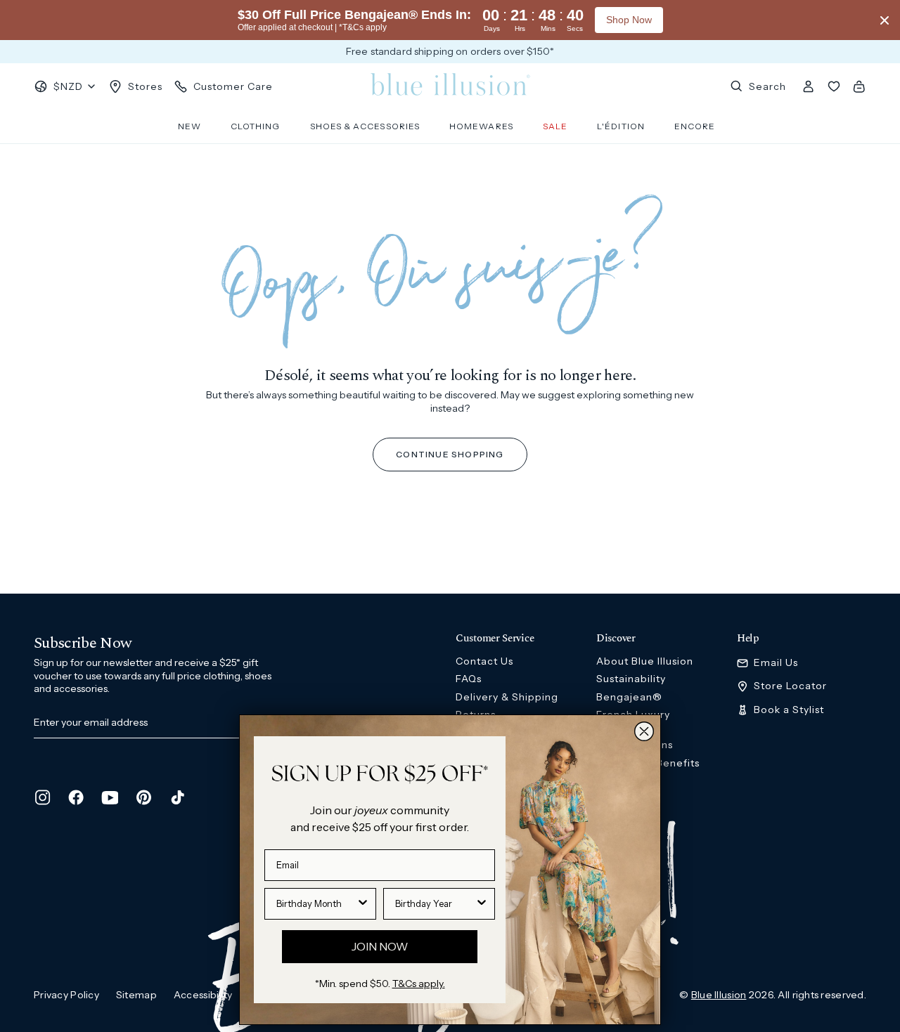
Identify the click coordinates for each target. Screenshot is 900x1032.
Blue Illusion (719, 994)
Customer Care (233, 86)
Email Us (776, 663)
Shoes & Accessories (365, 126)
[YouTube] (110, 797)
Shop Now (629, 19)
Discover (616, 638)
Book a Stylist (789, 710)
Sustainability (631, 678)
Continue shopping (449, 454)
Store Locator (790, 686)
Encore (694, 126)
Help (748, 638)
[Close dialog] (644, 731)
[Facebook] (76, 797)
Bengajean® (629, 697)
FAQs (469, 678)
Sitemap (136, 994)
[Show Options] (363, 904)
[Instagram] (42, 797)
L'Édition (621, 126)
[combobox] (316, 904)
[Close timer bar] (884, 20)
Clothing (256, 126)
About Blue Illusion (644, 661)
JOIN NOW (380, 946)
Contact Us (484, 661)
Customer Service (495, 638)
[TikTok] (177, 797)
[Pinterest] (143, 797)
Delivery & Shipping (507, 697)
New (189, 126)
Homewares (481, 126)
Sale (555, 126)
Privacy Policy (66, 994)
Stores (145, 86)
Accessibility (203, 994)
